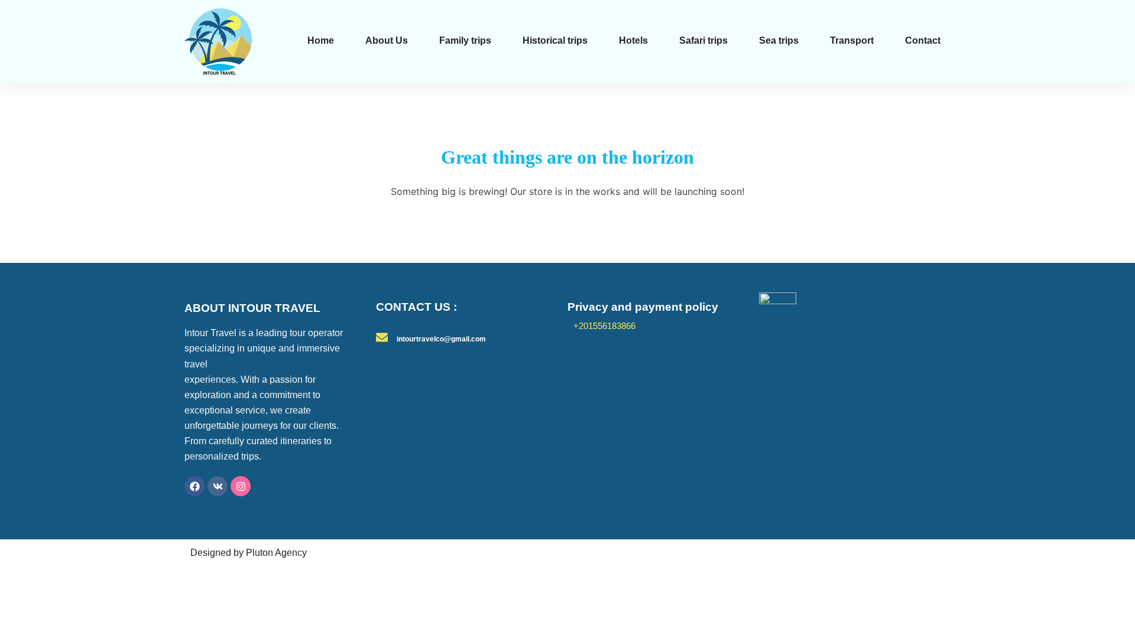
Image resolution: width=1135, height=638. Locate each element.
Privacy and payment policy (643, 307)
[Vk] (217, 486)
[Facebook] (194, 486)
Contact (923, 40)
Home (320, 40)
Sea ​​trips (779, 40)
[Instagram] (241, 486)
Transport (852, 40)
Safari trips (703, 40)
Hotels (633, 40)
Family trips (465, 40)
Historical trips (555, 40)
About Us (386, 40)
